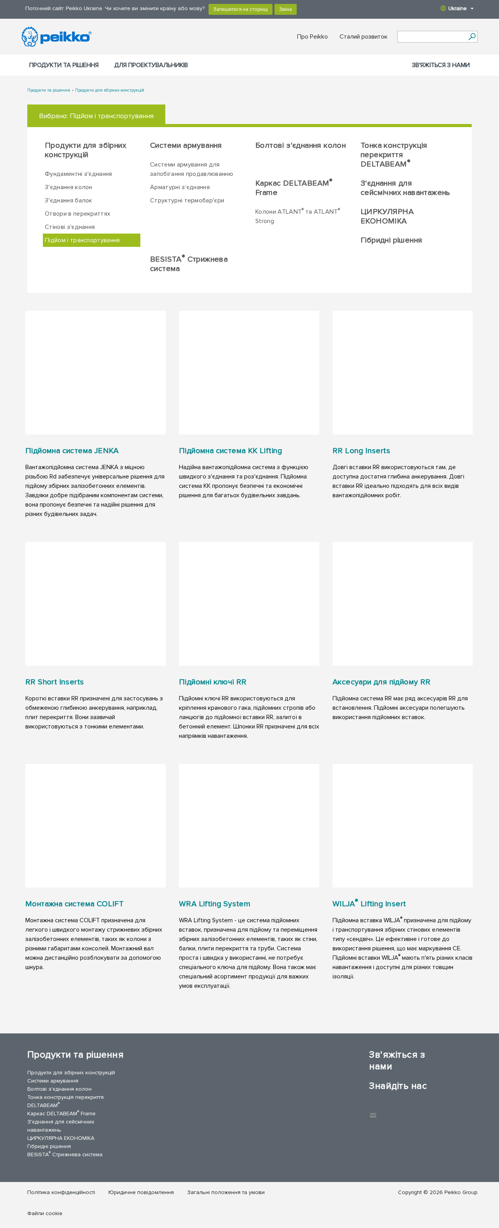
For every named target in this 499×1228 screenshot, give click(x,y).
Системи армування (186, 145)
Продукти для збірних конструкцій (109, 90)
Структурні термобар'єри (187, 200)
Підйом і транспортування (82, 240)
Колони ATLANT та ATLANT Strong (297, 216)
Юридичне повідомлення (141, 1192)
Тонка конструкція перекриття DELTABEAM (394, 155)
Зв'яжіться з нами (441, 65)
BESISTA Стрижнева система (189, 263)
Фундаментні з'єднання (78, 174)
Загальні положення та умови (226, 1192)
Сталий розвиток (364, 37)
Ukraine (457, 8)
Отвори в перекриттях (77, 214)
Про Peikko (312, 37)
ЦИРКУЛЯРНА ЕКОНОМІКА (387, 216)
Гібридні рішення (391, 240)
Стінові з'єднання (70, 227)
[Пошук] (472, 36)
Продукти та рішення (64, 65)
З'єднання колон (68, 187)
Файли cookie (44, 1213)
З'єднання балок (68, 200)
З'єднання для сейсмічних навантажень (405, 188)
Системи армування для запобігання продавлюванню (191, 169)
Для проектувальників (151, 65)
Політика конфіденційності (61, 1192)
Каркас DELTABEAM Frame (294, 187)
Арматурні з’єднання (180, 187)
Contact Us (373, 1111)
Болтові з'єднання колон (300, 145)
